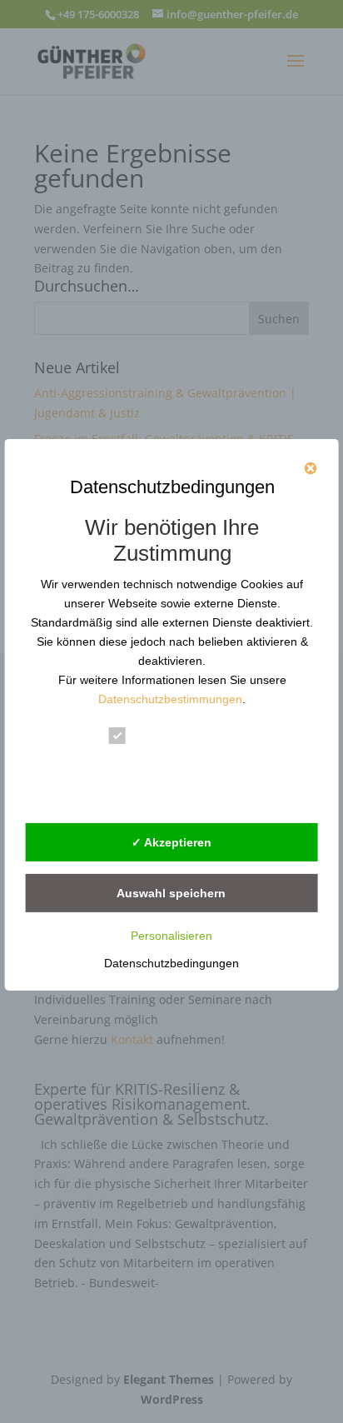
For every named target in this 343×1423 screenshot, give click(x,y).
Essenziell (165, 738)
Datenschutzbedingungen (171, 963)
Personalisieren (171, 935)
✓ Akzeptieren (171, 842)
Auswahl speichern (171, 893)
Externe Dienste (183, 793)
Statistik (158, 766)
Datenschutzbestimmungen (170, 699)
